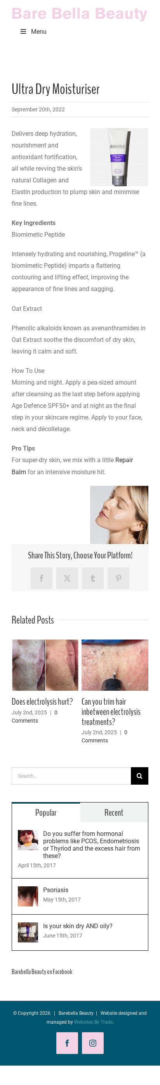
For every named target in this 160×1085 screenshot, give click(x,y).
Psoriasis (55, 890)
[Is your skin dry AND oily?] (28, 928)
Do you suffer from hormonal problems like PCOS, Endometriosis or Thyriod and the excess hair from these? (91, 845)
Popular (45, 812)
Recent (113, 812)
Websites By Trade (93, 1022)
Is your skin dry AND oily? (78, 926)
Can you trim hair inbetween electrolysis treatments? (80, 711)
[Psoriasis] (28, 892)
